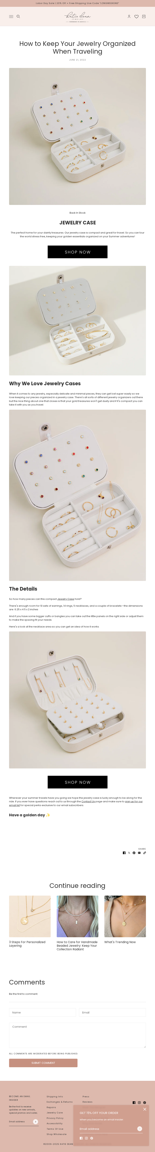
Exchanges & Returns (60, 1101)
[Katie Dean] (77, 16)
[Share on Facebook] (124, 852)
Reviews (88, 1101)
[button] (144, 852)
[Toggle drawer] (11, 16)
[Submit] (139, 1128)
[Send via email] (139, 852)
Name (15, 1011)
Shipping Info (55, 1096)
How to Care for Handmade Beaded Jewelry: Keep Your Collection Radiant (77, 945)
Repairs (51, 1107)
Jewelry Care (55, 1112)
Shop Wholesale (57, 1134)
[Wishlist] (136, 16)
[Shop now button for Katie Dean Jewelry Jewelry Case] (77, 252)
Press (86, 1096)
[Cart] (144, 16)
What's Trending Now (120, 942)
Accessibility (55, 1123)
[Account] (129, 16)
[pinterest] (92, 1138)
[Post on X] (129, 852)
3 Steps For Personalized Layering (27, 944)
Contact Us (88, 801)
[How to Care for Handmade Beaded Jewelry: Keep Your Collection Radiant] (77, 916)
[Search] (18, 16)
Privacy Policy (55, 1118)
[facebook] (81, 1138)
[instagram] (86, 1138)
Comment (18, 1026)
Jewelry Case (65, 599)
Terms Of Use (55, 1128)
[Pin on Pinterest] (134, 852)
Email (85, 1011)
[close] (145, 1109)
